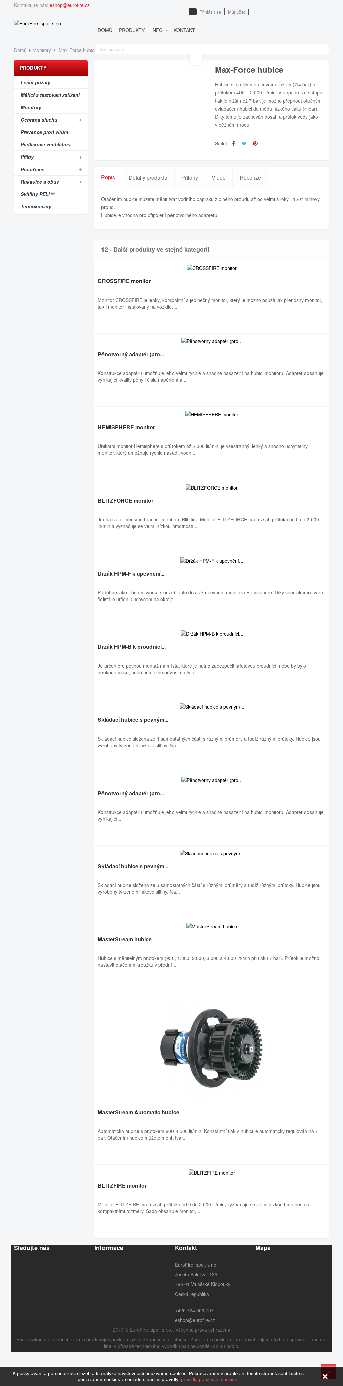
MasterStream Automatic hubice (138, 1112)
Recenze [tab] (250, 177)
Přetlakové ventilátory (46, 144)
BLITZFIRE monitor (122, 1186)
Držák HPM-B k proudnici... (132, 647)
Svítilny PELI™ (37, 194)
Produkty (33, 67)
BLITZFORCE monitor (125, 501)
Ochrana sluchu (39, 119)
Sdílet (233, 143)
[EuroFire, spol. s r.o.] (38, 22)
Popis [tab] (108, 177)
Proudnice (32, 169)
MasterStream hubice (125, 939)
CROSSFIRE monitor (124, 281)
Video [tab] (219, 177)
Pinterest (255, 143)
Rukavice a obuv (40, 181)
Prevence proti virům (44, 132)
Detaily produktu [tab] (148, 177)
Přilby (27, 156)
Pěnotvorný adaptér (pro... (131, 354)
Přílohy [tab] (189, 177)
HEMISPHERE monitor (126, 427)
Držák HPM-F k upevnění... (131, 574)
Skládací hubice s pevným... (133, 720)
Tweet (244, 143)
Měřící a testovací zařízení (50, 94)
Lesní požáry (35, 82)
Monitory (31, 107)
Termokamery (36, 206)
